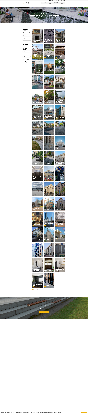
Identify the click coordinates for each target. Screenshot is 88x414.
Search (59, 0)
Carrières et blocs (62, 3)
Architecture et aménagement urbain (44, 3)
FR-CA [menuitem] (64, 0)
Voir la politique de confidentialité (68, 412)
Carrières (56, 0)
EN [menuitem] (61, 0)
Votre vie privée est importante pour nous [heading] (7, 411)
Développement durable (50, 0)
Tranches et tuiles (50, 3)
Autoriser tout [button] (84, 412)
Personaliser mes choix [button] (77, 412)
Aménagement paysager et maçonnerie (56, 3)
